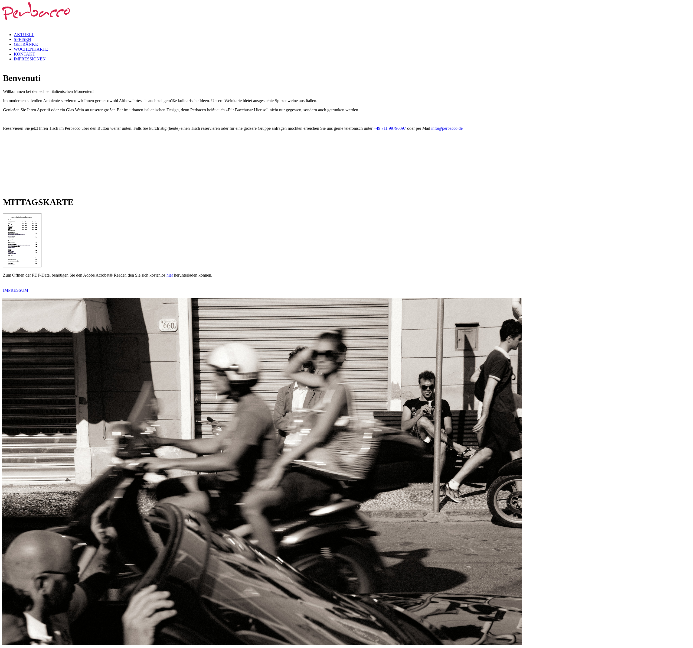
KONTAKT (24, 54)
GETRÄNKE (26, 44)
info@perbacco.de (447, 128)
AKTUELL (24, 34)
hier (169, 275)
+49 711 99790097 (390, 128)
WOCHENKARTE (31, 49)
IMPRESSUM (15, 290)
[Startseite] (36, 24)
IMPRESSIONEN (30, 59)
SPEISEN (22, 39)
